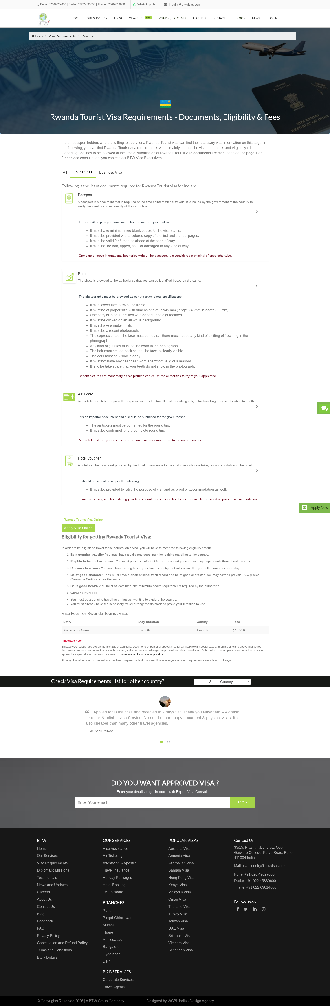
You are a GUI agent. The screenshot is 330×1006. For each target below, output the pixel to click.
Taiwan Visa (178, 921)
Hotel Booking (114, 885)
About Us (199, 18)
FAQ (40, 928)
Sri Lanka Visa (180, 936)
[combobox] (222, 682)
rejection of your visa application (144, 654)
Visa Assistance (115, 848)
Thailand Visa (179, 906)
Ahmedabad (112, 939)
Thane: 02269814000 (111, 4)
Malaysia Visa (179, 892)
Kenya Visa (177, 885)
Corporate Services (118, 980)
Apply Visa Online (78, 528)
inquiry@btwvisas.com (185, 4)
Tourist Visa (83, 172)
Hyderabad (112, 954)
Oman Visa (177, 899)
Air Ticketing (113, 856)
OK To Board (113, 892)
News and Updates (52, 885)
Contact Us (221, 18)
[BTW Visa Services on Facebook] (237, 909)
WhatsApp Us (146, 4)
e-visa (118, 18)
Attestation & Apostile (120, 863)
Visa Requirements (172, 18)
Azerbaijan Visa (181, 863)
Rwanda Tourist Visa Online (83, 519)
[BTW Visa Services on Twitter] (246, 909)
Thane (108, 932)
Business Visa (110, 172)
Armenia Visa (179, 856)
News (256, 18)
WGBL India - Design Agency (191, 1001)
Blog (240, 18)
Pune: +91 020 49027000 (254, 874)
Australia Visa (179, 848)
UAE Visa (176, 928)
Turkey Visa (177, 914)
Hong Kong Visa (181, 878)
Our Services (96, 18)
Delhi (107, 961)
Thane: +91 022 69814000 (255, 887)
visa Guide (139, 18)
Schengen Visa (180, 950)
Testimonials (47, 878)
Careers (43, 892)
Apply (243, 802)
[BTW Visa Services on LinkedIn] (255, 909)
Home (76, 18)
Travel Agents (114, 987)
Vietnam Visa (179, 943)
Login (273, 18)
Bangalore (111, 947)
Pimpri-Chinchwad (117, 918)
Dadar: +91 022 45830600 (255, 881)
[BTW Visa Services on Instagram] (264, 909)
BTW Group (98, 1001)
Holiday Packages (117, 878)
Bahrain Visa (178, 870)
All (65, 172)
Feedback (45, 921)
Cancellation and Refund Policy (62, 943)
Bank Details (47, 957)
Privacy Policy (48, 936)
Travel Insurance (116, 870)
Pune (107, 911)
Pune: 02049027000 (53, 4)
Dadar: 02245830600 (81, 4)
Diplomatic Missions (53, 870)
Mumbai (109, 925)
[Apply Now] (304, 508)
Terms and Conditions (54, 950)
